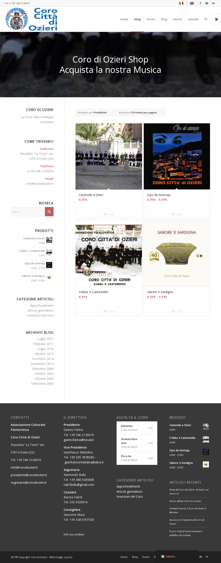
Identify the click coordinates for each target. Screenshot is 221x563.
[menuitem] (181, 3)
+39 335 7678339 (81, 457)
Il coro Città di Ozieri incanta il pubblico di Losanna (185, 533)
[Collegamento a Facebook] (200, 3)
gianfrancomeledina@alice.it (84, 462)
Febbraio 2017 (43, 344)
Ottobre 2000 (44, 378)
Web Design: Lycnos (60, 557)
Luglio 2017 (45, 339)
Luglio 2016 (45, 349)
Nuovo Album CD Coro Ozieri (185, 501)
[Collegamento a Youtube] (207, 3)
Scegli (110, 214)
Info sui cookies (74, 534)
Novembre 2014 (42, 364)
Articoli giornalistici (41, 310)
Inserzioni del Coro (40, 315)
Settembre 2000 (42, 383)
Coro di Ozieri (39, 557)
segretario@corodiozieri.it (29, 482)
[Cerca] (206, 19)
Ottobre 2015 (44, 354)
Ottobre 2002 (44, 374)
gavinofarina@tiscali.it (79, 440)
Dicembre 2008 (43, 369)
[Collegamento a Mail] (213, 3)
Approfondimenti (42, 305)
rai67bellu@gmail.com (79, 485)
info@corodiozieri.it (40, 184)
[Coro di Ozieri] (31, 19)
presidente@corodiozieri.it (29, 475)
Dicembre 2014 (43, 359)
